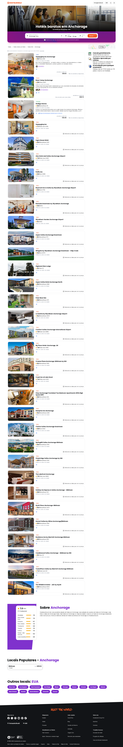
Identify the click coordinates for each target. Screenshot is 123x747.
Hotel (37, 54)
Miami (56, 687)
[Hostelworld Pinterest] (22, 718)
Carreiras (95, 725)
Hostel (37, 78)
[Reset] (61, 35)
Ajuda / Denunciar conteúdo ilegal (50, 736)
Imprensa (95, 721)
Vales (48, 744)
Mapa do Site (64, 744)
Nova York (12, 687)
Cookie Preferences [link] (75, 744)
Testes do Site (55, 744)
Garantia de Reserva (73, 725)
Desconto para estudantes (74, 736)
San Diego (47, 687)
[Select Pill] (110, 2)
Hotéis (43, 721)
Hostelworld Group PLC (98, 717)
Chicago (65, 687)
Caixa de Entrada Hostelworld (100, 740)
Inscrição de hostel (97, 732)
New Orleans (13, 691)
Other (37, 122)
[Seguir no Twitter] (12, 718)
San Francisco (35, 687)
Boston (74, 687)
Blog (69, 721)
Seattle (23, 691)
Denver (55, 691)
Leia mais (42, 50)
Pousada (38, 101)
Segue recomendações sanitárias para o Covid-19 (51, 113)
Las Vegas (93, 687)
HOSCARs (70, 729)
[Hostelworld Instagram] (15, 718)
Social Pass (70, 717)
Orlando (83, 687)
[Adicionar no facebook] (8, 718)
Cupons (43, 744)
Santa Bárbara (34, 691)
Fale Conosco (45, 732)
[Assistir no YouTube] (19, 718)
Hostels (44, 717)
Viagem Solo (71, 732)
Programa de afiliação (98, 736)
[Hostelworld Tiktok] (25, 718)
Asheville (45, 691)
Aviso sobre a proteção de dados (15, 744)
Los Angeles (23, 687)
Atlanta (103, 687)
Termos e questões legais (32, 744)
